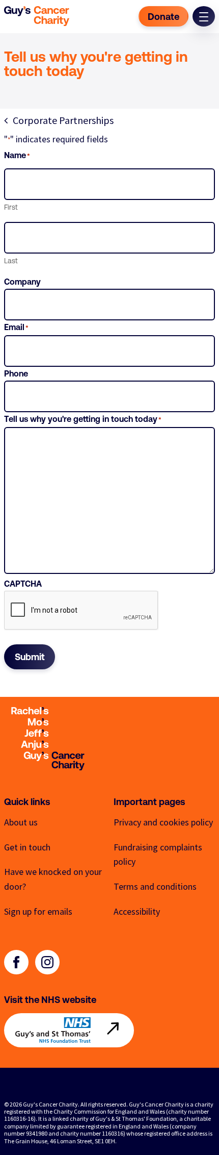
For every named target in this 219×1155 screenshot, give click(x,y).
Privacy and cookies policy (163, 822)
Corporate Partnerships (63, 120)
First (11, 207)
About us (21, 822)
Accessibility (137, 911)
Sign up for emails (38, 911)
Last (11, 261)
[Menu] (204, 16)
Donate (163, 16)
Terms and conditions (155, 886)
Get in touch (27, 847)
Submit (30, 656)
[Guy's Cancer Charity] (36, 16)
